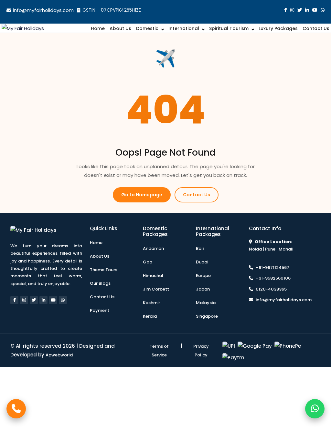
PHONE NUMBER (121, 188)
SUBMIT (165, 290)
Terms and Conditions (169, 267)
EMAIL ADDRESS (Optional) (136, 211)
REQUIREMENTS (120, 233)
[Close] (227, 143)
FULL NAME (115, 166)
